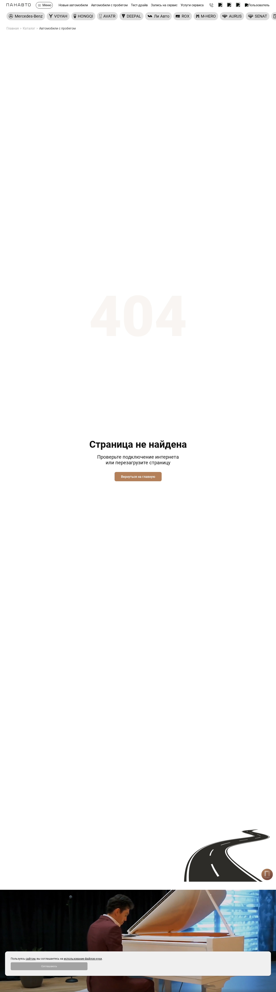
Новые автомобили (73, 5)
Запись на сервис (164, 5)
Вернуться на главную (138, 477)
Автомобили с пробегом (109, 5)
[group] (25, 16)
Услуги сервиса (192, 5)
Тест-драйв (139, 5)
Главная (12, 28)
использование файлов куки (83, 958)
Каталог (29, 28)
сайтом (30, 958)
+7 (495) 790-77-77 (211, 5)
